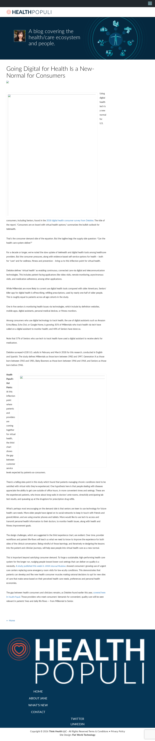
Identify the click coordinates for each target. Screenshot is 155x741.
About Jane (38, 698)
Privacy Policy (118, 731)
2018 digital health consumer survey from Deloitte (69, 221)
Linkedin (77, 724)
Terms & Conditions (98, 731)
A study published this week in (41, 566)
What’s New (38, 705)
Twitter (77, 718)
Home (38, 691)
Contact (38, 712)
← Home (10, 621)
